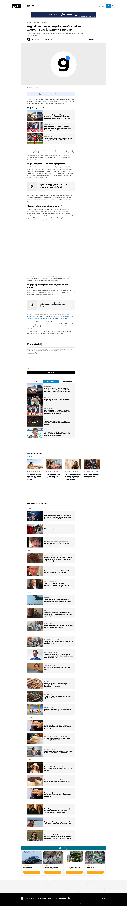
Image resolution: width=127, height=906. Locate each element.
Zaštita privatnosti (93, 903)
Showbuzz (52, 898)
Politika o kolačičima (101, 903)
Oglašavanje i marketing (75, 903)
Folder (62, 898)
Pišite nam (62, 903)
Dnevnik (30, 898)
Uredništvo (67, 903)
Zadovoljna (41, 898)
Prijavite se (51, 372)
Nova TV (22, 898)
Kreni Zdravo (69, 898)
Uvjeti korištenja (84, 903)
